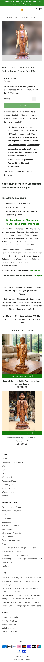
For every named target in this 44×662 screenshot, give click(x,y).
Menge (7, 99)
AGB (4, 514)
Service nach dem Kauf (12, 525)
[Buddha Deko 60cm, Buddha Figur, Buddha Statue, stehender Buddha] (22, 354)
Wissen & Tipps (8, 488)
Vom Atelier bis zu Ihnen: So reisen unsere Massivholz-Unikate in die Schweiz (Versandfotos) (23, 152)
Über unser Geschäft (17, 145)
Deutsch (21, 641)
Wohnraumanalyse (9, 492)
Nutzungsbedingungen (11, 511)
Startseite (9, 17)
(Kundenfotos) (33, 145)
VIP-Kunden (7, 529)
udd (37, 275)
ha (40, 275)
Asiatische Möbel (9, 481)
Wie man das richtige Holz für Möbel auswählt (21, 577)
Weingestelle (7, 477)
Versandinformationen (11, 551)
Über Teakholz (8, 537)
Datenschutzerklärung (11, 507)
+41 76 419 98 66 (9, 621)
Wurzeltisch (7, 466)
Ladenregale (7, 484)
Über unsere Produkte (11, 533)
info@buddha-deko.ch (11, 617)
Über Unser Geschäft (11, 540)
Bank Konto (7, 562)
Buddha (5, 470)
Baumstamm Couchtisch (12, 462)
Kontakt (5, 496)
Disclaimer (6, 522)
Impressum (6, 518)
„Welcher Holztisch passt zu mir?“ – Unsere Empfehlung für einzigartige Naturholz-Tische (22, 290)
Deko (4, 473)
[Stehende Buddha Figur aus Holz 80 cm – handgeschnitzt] (22, 411)
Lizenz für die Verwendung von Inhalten (19, 548)
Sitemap (5, 544)
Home (4, 459)
